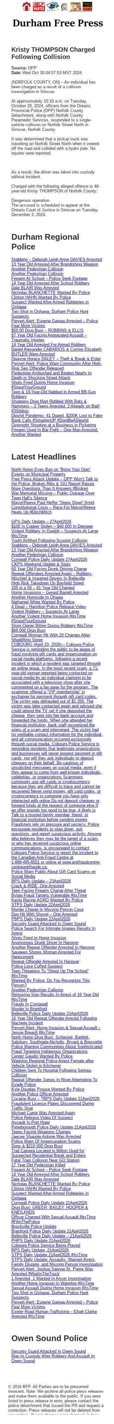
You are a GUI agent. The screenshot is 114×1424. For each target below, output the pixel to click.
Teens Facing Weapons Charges (41, 1131)
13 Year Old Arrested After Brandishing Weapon (54, 264)
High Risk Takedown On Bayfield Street (47, 583)
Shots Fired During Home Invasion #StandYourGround (42, 385)
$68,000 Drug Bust (28, 630)
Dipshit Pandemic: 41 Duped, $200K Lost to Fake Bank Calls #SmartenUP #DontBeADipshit (56, 418)
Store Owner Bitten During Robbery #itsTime (52, 625)
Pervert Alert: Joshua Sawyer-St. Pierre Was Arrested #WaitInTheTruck (52, 1271)
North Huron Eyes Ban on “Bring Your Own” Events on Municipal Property (51, 472)
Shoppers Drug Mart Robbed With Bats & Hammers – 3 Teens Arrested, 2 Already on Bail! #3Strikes (55, 406)
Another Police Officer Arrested (39, 1094)
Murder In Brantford (29, 1008)
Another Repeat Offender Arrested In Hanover (53, 947)
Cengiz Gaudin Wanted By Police (42, 1056)
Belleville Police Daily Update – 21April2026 (51, 1236)
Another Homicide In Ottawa (37, 597)
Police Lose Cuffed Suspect (37, 966)
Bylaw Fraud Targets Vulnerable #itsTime (49, 895)
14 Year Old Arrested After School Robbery (50, 283)
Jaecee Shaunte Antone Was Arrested (46, 1136)
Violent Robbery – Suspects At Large (45, 611)
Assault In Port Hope (30, 1122)
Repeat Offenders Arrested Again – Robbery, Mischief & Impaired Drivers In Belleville (51, 576)
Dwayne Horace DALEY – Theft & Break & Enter (56, 358)
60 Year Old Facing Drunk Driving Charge (49, 568)
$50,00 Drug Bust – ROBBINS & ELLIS (47, 330)
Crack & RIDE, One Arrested (37, 885)
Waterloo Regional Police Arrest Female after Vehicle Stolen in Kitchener (52, 1063)
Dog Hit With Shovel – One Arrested (44, 914)
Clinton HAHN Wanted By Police (41, 297)
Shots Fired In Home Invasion (38, 937)
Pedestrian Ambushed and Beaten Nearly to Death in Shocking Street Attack (51, 375)
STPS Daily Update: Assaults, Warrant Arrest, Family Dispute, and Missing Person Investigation (57, 1262)
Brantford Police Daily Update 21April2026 (49, 1231)
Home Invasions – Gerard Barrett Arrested (49, 592)
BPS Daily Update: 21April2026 (40, 1250)
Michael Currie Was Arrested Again (43, 1112)
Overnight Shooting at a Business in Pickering (53, 425)
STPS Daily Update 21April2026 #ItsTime (49, 1254)
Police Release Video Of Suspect (42, 1117)
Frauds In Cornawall (29, 1004)
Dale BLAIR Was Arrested (35, 287)
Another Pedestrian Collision (37, 269)
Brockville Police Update (33, 1226)
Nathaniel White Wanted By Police (42, 602)
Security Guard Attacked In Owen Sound (48, 923)
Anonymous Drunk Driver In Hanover (45, 942)
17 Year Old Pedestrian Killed (38, 1165)
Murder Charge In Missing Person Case (47, 909)
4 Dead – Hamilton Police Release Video (48, 606)
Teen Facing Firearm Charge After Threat (48, 890)
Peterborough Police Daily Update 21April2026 (53, 1127)
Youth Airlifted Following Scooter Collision (49, 540)
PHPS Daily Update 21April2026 (40, 1240)
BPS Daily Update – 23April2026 (41, 881)
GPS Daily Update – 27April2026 (41, 521)
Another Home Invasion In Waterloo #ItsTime (52, 1283)
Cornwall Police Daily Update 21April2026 (49, 1202)
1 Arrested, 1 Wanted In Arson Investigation (51, 1278)
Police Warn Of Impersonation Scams (46, 1141)
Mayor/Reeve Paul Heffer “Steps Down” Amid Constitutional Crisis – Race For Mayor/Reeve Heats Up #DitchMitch (53, 507)
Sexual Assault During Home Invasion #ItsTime (54, 1288)
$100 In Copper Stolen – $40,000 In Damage (52, 526)
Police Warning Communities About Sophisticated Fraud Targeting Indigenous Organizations (56, 1049)
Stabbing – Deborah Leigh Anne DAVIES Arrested (56, 259)
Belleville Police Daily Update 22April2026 (49, 1013)
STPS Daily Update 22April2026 (40, 904)
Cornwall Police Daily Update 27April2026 (49, 559)
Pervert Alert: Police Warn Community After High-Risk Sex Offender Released (56, 366)
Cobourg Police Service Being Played (45, 1245)
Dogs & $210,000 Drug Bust (37, 1146)
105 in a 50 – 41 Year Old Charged (42, 587)
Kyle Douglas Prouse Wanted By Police (47, 1089)
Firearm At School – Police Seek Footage (49, 278)
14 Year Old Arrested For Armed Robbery (48, 344)
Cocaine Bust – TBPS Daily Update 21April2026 (55, 1098)
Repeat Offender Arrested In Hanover (45, 961)
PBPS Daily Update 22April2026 (40, 919)
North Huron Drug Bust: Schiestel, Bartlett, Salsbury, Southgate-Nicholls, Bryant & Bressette (56, 1039)
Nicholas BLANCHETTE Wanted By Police (50, 292)
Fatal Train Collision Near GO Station (45, 1160)
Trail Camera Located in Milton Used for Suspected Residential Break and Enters (48, 1153)
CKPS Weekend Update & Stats (41, 564)
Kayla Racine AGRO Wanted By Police (47, 900)
